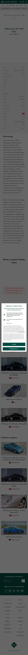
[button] (14, 323)
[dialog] (14, 327)
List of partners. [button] (21, 331)
